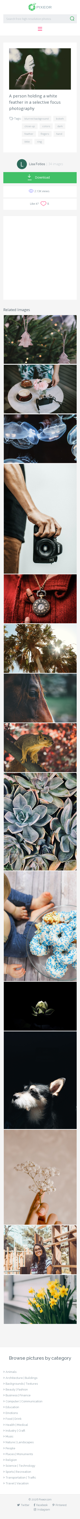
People (10, 1448)
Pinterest (61, 1505)
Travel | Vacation (17, 1483)
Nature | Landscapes (20, 1442)
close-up (29, 126)
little (27, 141)
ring (39, 141)
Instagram (43, 1509)
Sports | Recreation (18, 1471)
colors (46, 126)
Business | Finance (18, 1395)
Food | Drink (14, 1418)
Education (12, 1407)
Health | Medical (17, 1424)
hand (59, 133)
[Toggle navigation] (39, 29)
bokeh (60, 118)
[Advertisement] (40, 258)
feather (28, 133)
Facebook (42, 1505)
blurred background (36, 118)
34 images (55, 164)
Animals (11, 1372)
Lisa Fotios (37, 164)
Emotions (12, 1413)
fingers (45, 133)
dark (60, 126)
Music (9, 1436)
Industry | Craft (15, 1430)
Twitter (25, 1505)
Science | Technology (20, 1465)
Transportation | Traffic (21, 1477)
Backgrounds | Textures (22, 1383)
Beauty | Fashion (17, 1389)
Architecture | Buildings (21, 1378)
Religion (11, 1460)
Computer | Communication (24, 1401)
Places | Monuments (19, 1454)
